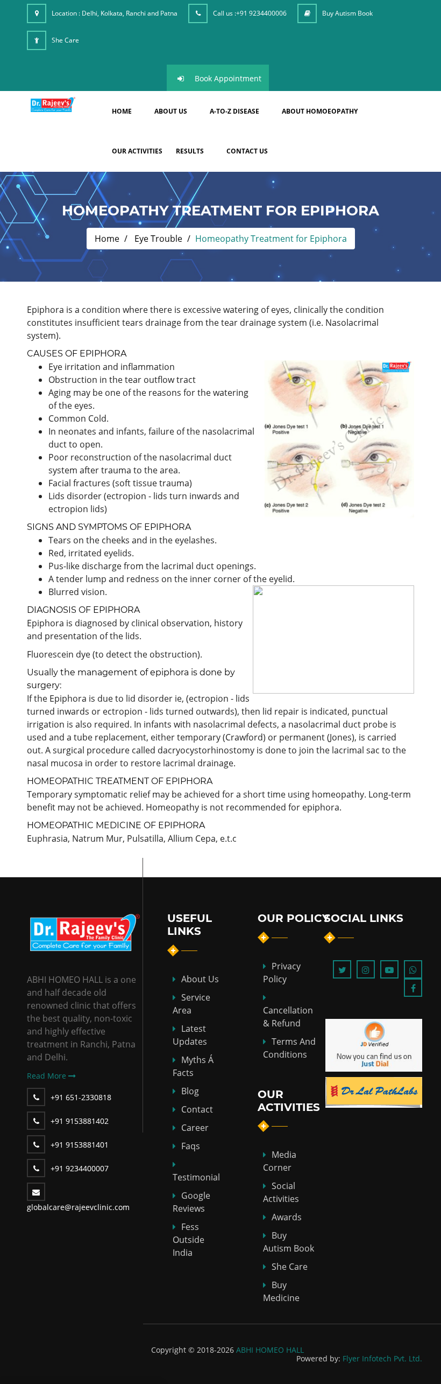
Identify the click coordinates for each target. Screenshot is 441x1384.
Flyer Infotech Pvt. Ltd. (382, 1358)
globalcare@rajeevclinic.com (78, 1207)
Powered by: (318, 1358)
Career (195, 1128)
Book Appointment (228, 78)
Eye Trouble (158, 238)
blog (190, 1091)
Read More (47, 1076)
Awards (287, 1217)
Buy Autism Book (347, 13)
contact (197, 1109)
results (190, 151)
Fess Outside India (188, 1240)
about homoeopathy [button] (320, 111)
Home (107, 238)
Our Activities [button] (137, 151)
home (122, 111)
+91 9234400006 (261, 13)
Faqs (190, 1146)
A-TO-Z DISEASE (234, 111)
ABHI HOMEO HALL (270, 1350)
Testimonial (196, 1177)
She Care (65, 40)
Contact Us (247, 151)
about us (170, 111)
